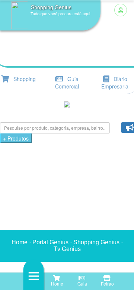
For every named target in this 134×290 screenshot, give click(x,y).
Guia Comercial (67, 82)
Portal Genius (50, 242)
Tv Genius (67, 249)
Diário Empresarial (115, 82)
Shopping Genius (96, 242)
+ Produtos (16, 138)
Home (56, 283)
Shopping (22, 79)
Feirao (107, 283)
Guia (81, 283)
